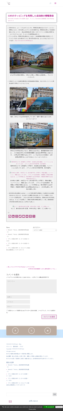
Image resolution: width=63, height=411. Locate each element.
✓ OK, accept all (49, 407)
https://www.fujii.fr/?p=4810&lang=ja (24, 40)
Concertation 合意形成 (40, 18)
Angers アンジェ (29, 18)
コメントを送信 (49, 317)
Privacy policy (32, 409)
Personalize (59, 407)
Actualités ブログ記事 (19, 18)
